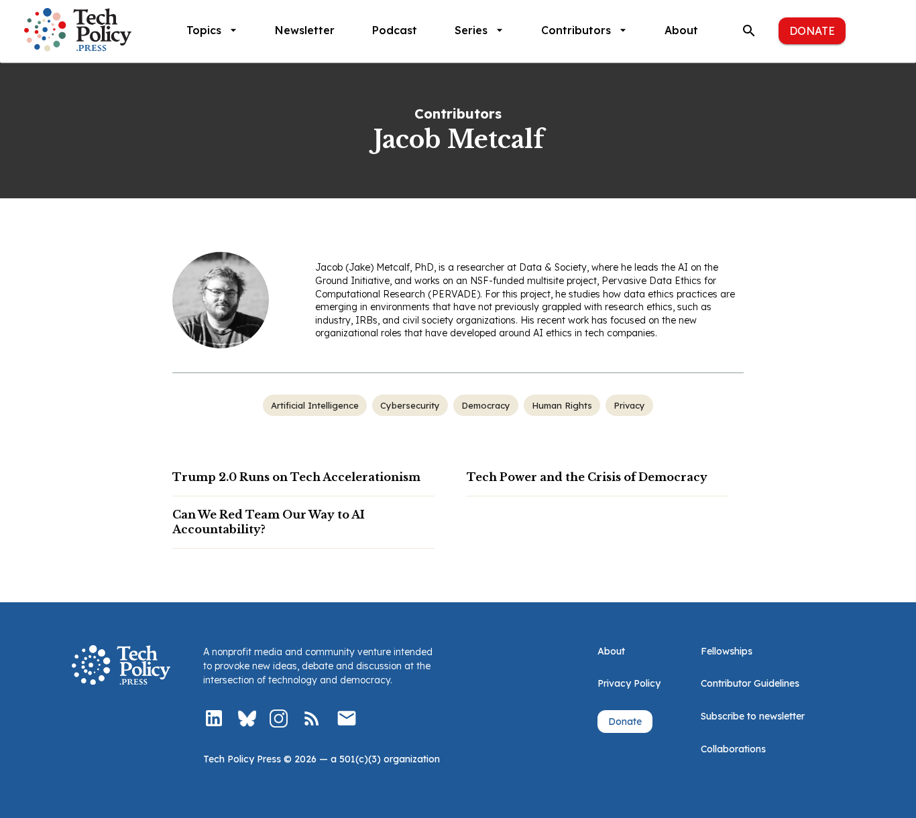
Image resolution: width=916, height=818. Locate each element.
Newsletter (305, 30)
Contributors (576, 30)
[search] (749, 30)
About (681, 30)
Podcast (394, 30)
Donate (812, 31)
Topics (203, 30)
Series (471, 30)
